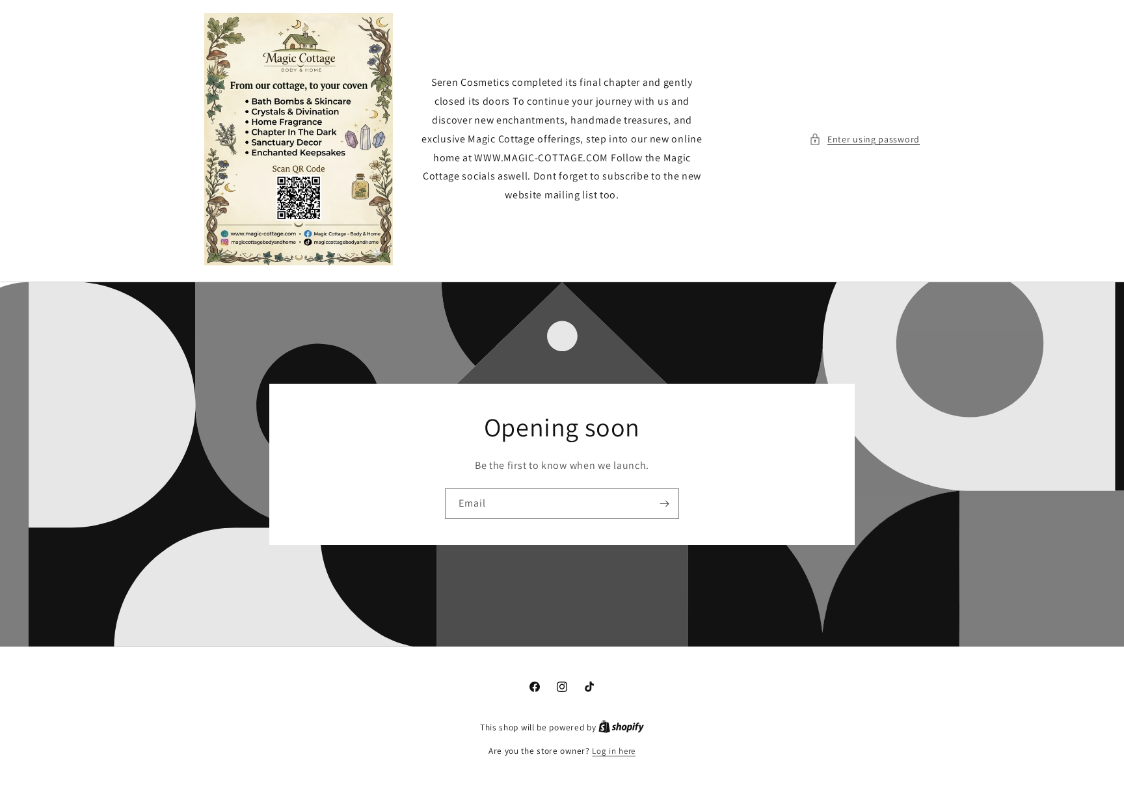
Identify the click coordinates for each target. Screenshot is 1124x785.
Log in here (614, 750)
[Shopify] (621, 727)
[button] (864, 139)
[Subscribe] (664, 503)
